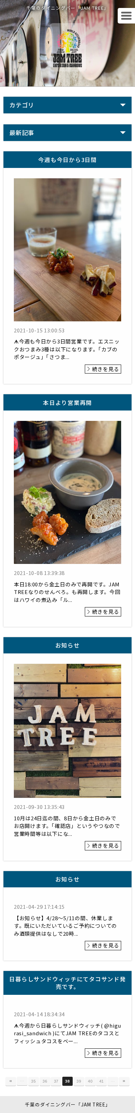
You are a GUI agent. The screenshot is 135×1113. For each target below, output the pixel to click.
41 (101, 1081)
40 (90, 1081)
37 (56, 1081)
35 (33, 1081)
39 (78, 1081)
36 (45, 1081)
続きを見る (105, 368)
